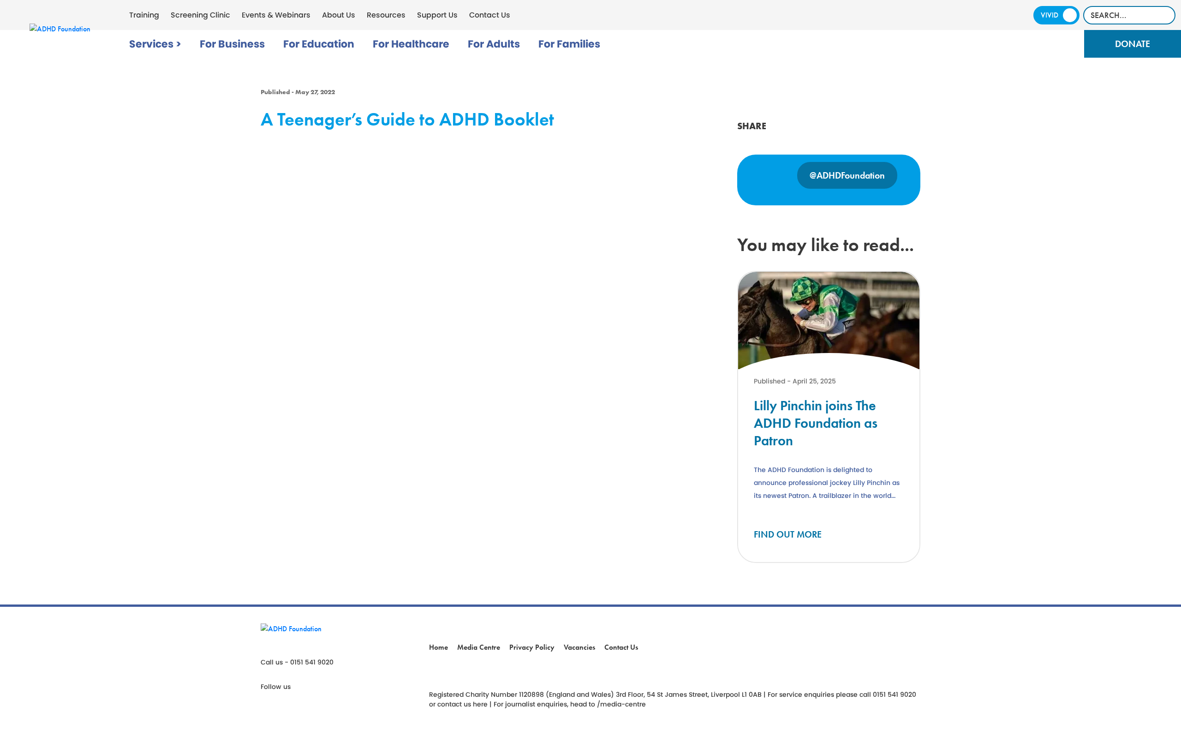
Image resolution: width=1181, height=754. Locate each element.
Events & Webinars (276, 15)
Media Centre (478, 647)
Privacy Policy (532, 647)
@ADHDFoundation (847, 175)
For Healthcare (411, 44)
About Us (338, 15)
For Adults (494, 44)
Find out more (788, 534)
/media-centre (621, 704)
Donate (1132, 44)
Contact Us (489, 15)
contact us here (462, 704)
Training (144, 15)
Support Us (437, 15)
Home (438, 647)
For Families (569, 44)
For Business (232, 44)
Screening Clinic (200, 15)
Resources (386, 15)
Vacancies (579, 647)
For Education (318, 44)
